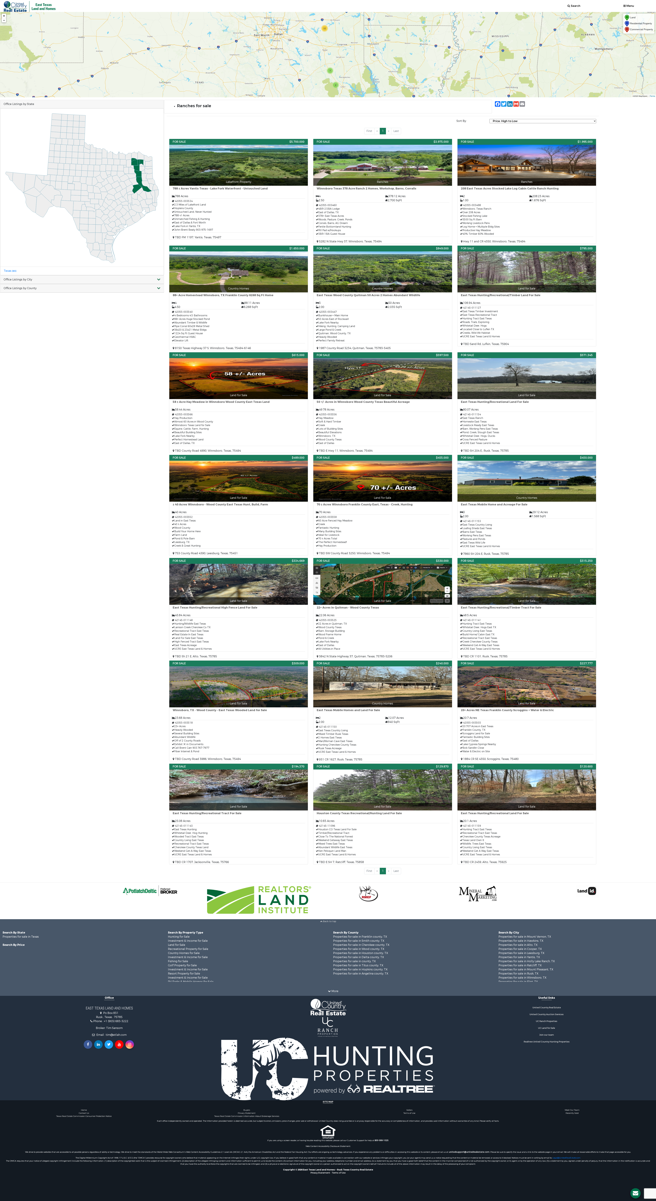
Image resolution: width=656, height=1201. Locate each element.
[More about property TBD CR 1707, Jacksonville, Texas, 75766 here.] (238, 814)
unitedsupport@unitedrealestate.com (469, 1152)
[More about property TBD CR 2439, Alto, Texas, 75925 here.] (526, 814)
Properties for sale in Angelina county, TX (360, 973)
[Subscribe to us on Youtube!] (119, 1044)
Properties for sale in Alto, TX (518, 945)
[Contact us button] (635, 1193)
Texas (10, 271)
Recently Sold (572, 1113)
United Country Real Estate (546, 1007)
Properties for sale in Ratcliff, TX (520, 965)
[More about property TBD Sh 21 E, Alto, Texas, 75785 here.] (238, 608)
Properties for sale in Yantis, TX (519, 957)
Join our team (546, 1035)
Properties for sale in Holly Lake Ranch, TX (526, 961)
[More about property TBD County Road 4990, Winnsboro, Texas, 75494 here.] (238, 402)
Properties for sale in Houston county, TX (360, 953)
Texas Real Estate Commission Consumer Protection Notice (84, 1116)
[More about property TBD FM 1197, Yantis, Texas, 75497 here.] (238, 189)
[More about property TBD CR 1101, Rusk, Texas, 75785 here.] (526, 608)
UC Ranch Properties (546, 1021)
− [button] (4, 20)
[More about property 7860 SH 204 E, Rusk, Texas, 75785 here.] (526, 505)
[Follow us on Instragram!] (129, 1044)
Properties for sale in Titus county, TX (358, 965)
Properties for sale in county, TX (354, 961)
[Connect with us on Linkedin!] (98, 1044)
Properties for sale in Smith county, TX (358, 941)
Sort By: (461, 121)
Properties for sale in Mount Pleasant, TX (525, 969)
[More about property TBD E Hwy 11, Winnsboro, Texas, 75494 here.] (382, 402)
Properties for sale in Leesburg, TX (521, 953)
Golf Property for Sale (182, 965)
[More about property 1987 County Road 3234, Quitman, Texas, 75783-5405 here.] (382, 298)
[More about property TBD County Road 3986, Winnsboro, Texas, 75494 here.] (238, 711)
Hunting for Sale (179, 936)
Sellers (409, 1110)
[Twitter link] (109, 1044)
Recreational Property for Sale (188, 949)
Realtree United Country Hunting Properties (547, 1041)
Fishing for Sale (178, 961)
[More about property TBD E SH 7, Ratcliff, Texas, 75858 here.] (382, 814)
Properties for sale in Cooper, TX (520, 949)
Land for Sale (176, 945)
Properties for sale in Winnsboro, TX (522, 977)
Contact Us (84, 1113)
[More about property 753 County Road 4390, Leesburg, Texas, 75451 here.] (238, 505)
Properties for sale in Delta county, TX (358, 957)
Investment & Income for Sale (188, 941)
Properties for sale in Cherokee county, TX (361, 945)
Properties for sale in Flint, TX (518, 982)
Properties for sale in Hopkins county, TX (360, 969)
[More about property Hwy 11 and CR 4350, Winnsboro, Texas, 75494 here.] (526, 191)
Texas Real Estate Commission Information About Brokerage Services (246, 1116)
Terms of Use (409, 1113)
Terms (652, 96)
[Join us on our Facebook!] (88, 1044)
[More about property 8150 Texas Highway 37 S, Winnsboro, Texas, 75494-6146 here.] (238, 298)
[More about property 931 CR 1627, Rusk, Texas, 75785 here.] (382, 711)
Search (575, 6)
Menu (630, 6)
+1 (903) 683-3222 (116, 1021)
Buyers (246, 1110)
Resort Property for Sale (184, 973)
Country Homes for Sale (184, 953)
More (334, 991)
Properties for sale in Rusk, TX (518, 973)
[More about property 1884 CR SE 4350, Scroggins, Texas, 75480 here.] (526, 711)
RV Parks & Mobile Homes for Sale (191, 982)
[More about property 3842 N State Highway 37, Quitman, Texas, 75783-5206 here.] (382, 608)
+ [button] (4, 16)
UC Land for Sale (546, 1028)
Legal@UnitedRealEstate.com (566, 1157)
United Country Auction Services (547, 1014)
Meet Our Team (572, 1110)
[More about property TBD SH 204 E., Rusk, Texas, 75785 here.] (526, 402)
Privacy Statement (246, 1113)
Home (84, 1110)
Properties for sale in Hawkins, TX (520, 941)
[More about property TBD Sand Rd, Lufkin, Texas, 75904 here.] (526, 296)
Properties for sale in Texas (21, 936)
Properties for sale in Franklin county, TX (360, 936)
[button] (82, 279)
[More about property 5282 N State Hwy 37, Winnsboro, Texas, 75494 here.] (382, 191)
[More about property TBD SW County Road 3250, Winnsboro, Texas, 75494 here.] (382, 505)
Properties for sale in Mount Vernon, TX (524, 936)
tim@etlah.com (116, 1035)
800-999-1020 (381, 1140)
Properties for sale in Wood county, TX (358, 949)
